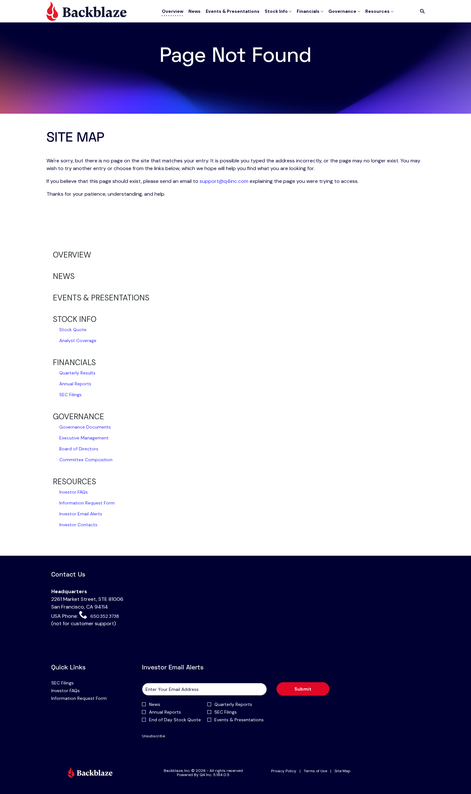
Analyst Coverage (77, 340)
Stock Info (74, 319)
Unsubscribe (153, 736)
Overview (72, 255)
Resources (74, 482)
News (64, 276)
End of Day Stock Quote (175, 719)
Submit (302, 689)
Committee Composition (85, 459)
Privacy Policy (283, 771)
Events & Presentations (101, 298)
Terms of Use (315, 771)
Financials (74, 362)
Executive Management (84, 438)
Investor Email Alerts (80, 514)
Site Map (343, 771)
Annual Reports (75, 384)
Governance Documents (85, 427)
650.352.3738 (104, 616)
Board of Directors (78, 449)
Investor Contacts (78, 525)
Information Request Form (87, 503)
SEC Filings (70, 394)
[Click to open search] (421, 11)
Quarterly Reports (233, 704)
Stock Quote (73, 329)
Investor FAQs (73, 492)
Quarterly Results (77, 373)
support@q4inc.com (224, 181)
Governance (78, 417)
